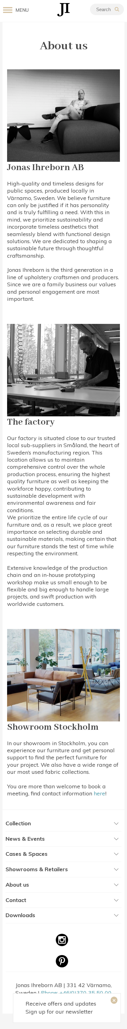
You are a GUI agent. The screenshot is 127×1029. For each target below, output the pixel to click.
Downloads (20, 915)
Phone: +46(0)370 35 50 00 (76, 992)
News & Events (25, 838)
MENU (22, 10)
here (99, 793)
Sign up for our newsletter (59, 1011)
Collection (18, 823)
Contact (16, 900)
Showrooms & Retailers (37, 869)
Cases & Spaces (26, 853)
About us (17, 884)
